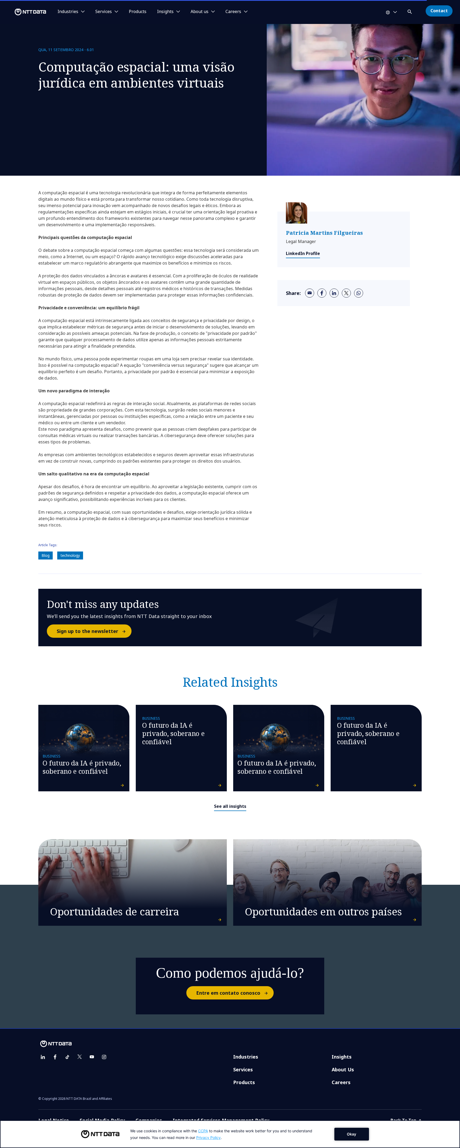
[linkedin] (334, 293)
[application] (230, 1134)
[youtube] (91, 1056)
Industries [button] (68, 11)
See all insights (230, 806)
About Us (343, 1069)
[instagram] (104, 1056)
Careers (341, 1082)
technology (70, 555)
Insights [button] (165, 11)
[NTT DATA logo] (24, 12)
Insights (342, 1057)
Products (137, 11)
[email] (309, 293)
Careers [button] (233, 11)
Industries (245, 1057)
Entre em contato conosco (228, 993)
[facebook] (321, 293)
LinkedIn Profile (303, 253)
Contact (439, 11)
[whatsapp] (358, 293)
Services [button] (103, 11)
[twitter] (346, 293)
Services (243, 1069)
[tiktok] (67, 1056)
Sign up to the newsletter (87, 631)
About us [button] (199, 11)
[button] (410, 11)
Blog (46, 555)
